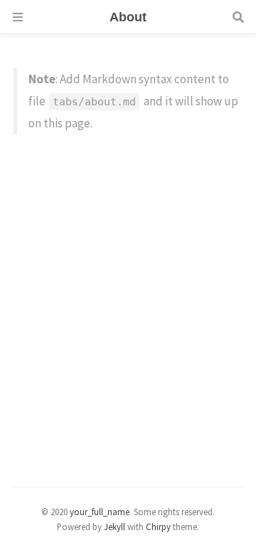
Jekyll (114, 526)
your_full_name (99, 511)
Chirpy (158, 526)
